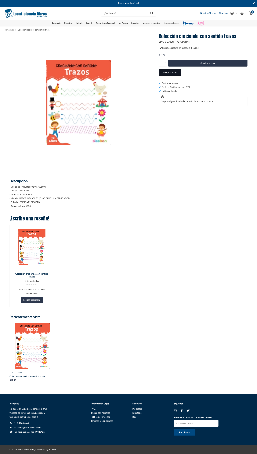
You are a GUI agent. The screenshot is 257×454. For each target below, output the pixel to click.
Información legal (100, 403)
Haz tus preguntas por (29, 432)
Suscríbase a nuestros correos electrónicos (193, 417)
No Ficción (123, 23)
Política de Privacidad (100, 417)
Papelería (56, 23)
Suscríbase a (184, 432)
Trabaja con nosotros (100, 413)
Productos (137, 409)
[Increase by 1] (166, 60)
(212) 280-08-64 (21, 423)
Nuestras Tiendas (208, 13)
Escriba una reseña (31, 300)
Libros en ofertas (170, 23)
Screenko (53, 449)
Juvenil (89, 23)
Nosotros (223, 13)
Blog (134, 417)
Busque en (152, 13)
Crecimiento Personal (105, 23)
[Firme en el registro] (243, 13)
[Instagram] (175, 410)
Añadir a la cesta (207, 63)
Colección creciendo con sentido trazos (27, 376)
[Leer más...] (234, 13)
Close (253, 3)
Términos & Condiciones (102, 421)
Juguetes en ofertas (151, 23)
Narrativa (68, 23)
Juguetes (135, 23)
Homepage (9, 30)
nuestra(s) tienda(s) (190, 48)
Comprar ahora (170, 72)
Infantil (79, 23)
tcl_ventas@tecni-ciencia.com (27, 427)
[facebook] (181, 410)
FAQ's (93, 409)
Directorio (137, 413)
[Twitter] (188, 410)
